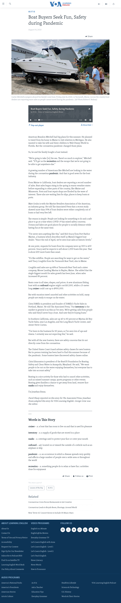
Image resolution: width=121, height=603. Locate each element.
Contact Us (5, 533)
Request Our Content (9, 547)
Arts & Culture (7, 596)
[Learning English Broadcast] (99, 4)
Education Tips (38, 592)
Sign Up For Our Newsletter (12, 551)
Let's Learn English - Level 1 (42, 547)
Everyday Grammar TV (40, 538)
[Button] (89, 36)
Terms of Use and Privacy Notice (14, 538)
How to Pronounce (38, 569)
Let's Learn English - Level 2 (42, 551)
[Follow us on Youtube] (74, 529)
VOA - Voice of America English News (48, 112)
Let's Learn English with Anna (43, 542)
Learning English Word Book (12, 565)
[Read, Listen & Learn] (113, 4)
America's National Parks (11, 583)
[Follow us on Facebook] (62, 529)
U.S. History (66, 592)
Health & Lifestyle (69, 583)
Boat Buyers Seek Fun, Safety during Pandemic (52, 109)
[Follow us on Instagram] (79, 529)
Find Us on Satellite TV (10, 560)
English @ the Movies (39, 533)
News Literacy (37, 560)
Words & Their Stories (71, 596)
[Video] (106, 4)
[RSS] (85, 529)
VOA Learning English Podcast (104, 583)
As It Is (31, 12)
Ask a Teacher (37, 587)
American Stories (8, 592)
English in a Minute (39, 529)
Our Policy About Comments (12, 569)
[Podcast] (91, 529)
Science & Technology (70, 587)
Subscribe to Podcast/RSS (11, 556)
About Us (5, 529)
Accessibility (6, 542)
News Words (36, 565)
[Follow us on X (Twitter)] (68, 529)
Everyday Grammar (39, 596)
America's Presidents (10, 587)
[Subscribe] (96, 529)
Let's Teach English (38, 556)
